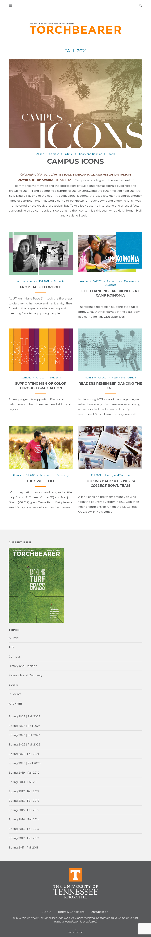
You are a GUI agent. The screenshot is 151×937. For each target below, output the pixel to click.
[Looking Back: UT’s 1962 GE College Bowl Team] (110, 447)
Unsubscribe (99, 911)
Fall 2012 (33, 838)
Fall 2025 (34, 716)
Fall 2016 (33, 800)
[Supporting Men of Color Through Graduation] (41, 349)
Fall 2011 (32, 847)
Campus (14, 656)
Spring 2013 (17, 829)
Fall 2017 (33, 791)
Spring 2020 (17, 763)
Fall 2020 (34, 763)
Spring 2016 (17, 800)
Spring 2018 (17, 782)
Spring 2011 (16, 847)
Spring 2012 (17, 838)
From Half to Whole (41, 287)
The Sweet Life (40, 481)
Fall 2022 (34, 744)
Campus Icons (75, 161)
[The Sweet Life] (41, 447)
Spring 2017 (17, 791)
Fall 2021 (33, 754)
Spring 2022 (17, 744)
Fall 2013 (33, 829)
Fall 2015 (33, 810)
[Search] (140, 5)
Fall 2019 (33, 772)
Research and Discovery (25, 675)
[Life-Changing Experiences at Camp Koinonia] (110, 253)
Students (15, 694)
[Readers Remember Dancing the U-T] (110, 349)
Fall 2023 (34, 735)
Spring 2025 (17, 716)
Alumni (14, 638)
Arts (11, 647)
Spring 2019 (17, 772)
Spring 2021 (17, 754)
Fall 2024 (34, 725)
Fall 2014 (33, 819)
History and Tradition (23, 666)
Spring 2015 (17, 810)
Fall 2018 (33, 782)
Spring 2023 (17, 735)
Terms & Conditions (71, 911)
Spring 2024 (17, 725)
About (47, 911)
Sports (13, 684)
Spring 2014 (17, 819)
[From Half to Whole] (41, 253)
